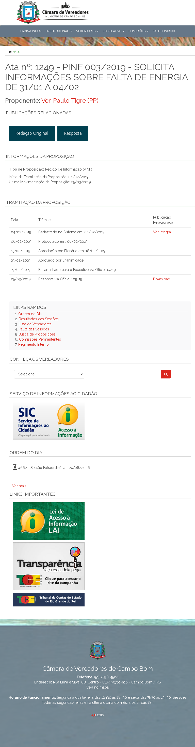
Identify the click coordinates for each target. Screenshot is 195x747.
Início (16, 52)
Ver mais (19, 486)
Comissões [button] (137, 31)
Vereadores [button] (86, 31)
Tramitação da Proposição (38, 202)
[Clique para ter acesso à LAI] (49, 521)
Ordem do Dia (30, 314)
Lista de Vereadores (35, 324)
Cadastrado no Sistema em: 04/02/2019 (71, 232)
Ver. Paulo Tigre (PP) (70, 100)
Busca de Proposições (37, 334)
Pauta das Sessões (34, 329)
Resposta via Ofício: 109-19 (60, 279)
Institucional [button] (58, 31)
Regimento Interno (33, 344)
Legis (99, 715)
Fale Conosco (164, 31)
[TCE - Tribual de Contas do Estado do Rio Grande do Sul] (49, 599)
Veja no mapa (97, 687)
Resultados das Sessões (39, 319)
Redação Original (31, 133)
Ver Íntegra (162, 232)
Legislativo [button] (112, 31)
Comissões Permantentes (40, 339)
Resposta (73, 133)
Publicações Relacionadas (38, 112)
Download (161, 279)
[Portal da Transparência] (100, 566)
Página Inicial (31, 31)
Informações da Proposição (40, 156)
